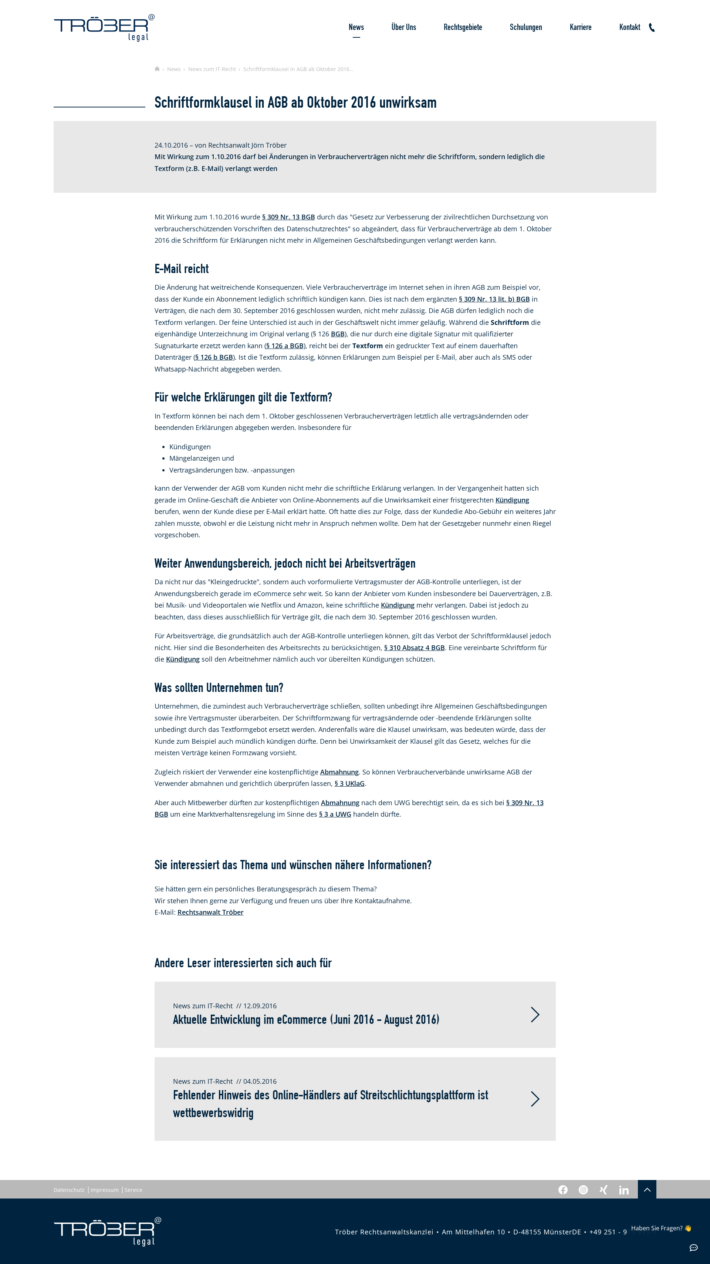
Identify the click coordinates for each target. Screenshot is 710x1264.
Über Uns (404, 27)
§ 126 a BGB (285, 345)
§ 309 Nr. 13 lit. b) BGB (494, 299)
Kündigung (512, 499)
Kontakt (629, 27)
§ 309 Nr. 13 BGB (288, 216)
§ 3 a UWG (335, 814)
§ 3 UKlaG (350, 783)
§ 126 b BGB (214, 357)
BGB (338, 333)
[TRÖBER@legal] (104, 28)
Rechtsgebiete (463, 27)
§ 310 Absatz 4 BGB (414, 647)
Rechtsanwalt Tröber (211, 912)
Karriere (581, 27)
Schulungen (526, 27)
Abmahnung (339, 771)
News (356, 27)
